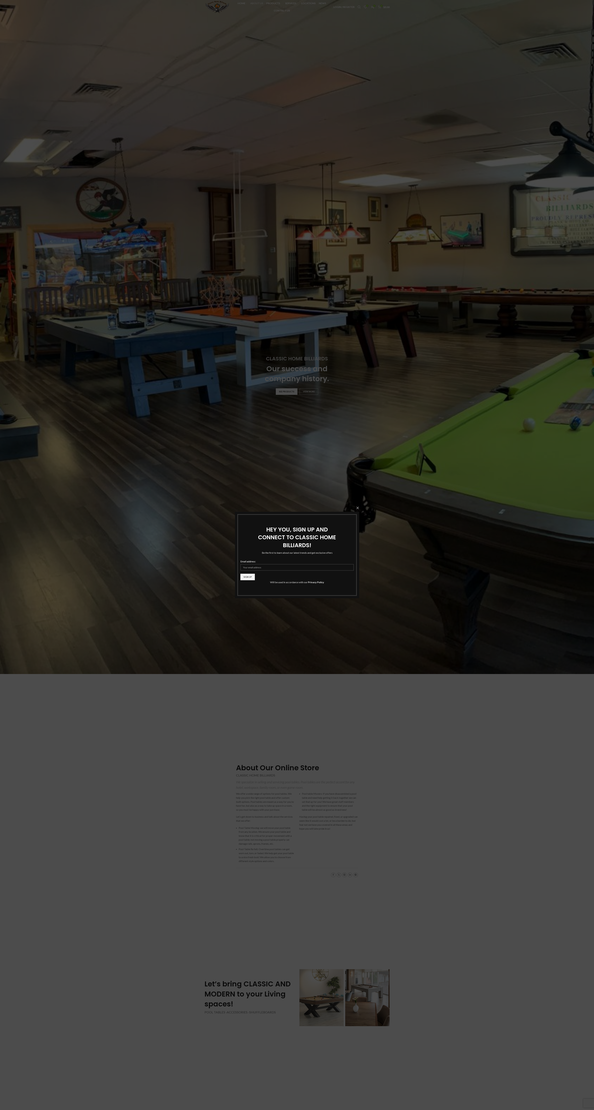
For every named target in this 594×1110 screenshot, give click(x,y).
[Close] (358, 508)
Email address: (248, 561)
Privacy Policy (316, 582)
